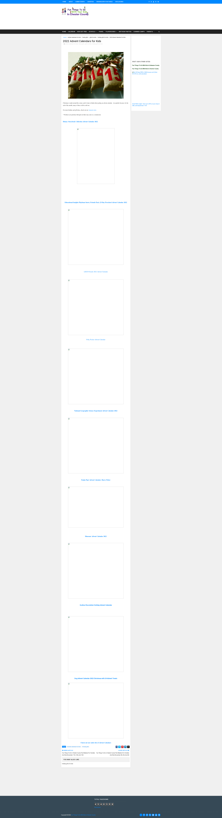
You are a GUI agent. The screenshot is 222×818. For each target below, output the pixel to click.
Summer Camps (139, 31)
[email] (153, 815)
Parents (150, 31)
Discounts (66, 36)
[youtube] (154, 1)
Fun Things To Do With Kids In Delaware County (145, 65)
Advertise (90, 1)
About (71, 1)
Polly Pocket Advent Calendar (95, 339)
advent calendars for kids (71, 44)
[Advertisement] (140, 16)
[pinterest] (158, 1)
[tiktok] (141, 815)
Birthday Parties (125, 31)
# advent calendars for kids (74, 746)
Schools (92, 31)
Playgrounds (111, 31)
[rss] (156, 1)
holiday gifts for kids (97, 44)
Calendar (71, 31)
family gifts (81, 44)
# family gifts (85, 746)
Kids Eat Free (82, 31)
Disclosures (119, 1)
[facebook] (149, 1)
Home (64, 1)
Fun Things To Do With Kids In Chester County (145, 68)
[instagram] (151, 1)
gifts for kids (88, 44)
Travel (101, 31)
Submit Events (80, 1)
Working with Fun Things (105, 1)
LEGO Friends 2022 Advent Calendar (96, 272)
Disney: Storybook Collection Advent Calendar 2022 (80, 121)
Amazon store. (93, 110)
